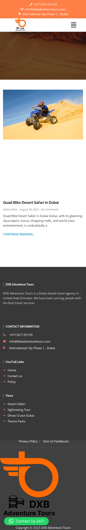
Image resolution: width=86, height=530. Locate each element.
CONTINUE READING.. (18, 234)
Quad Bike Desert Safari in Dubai (31, 202)
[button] (73, 25)
